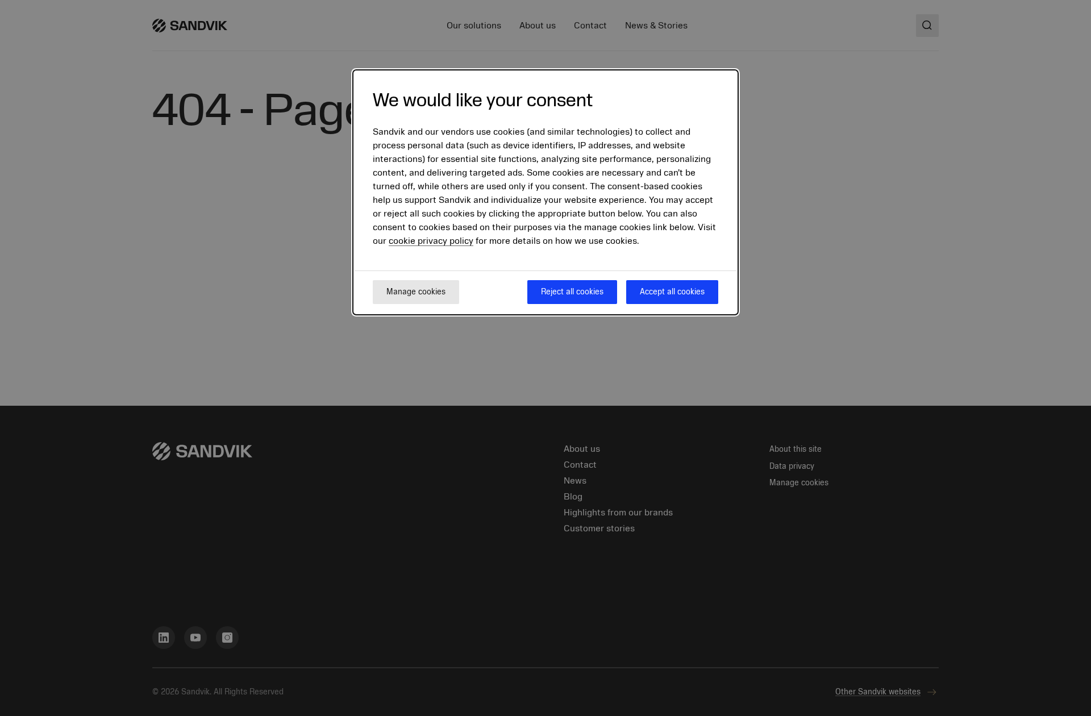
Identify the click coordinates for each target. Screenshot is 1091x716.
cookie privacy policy (431, 241)
